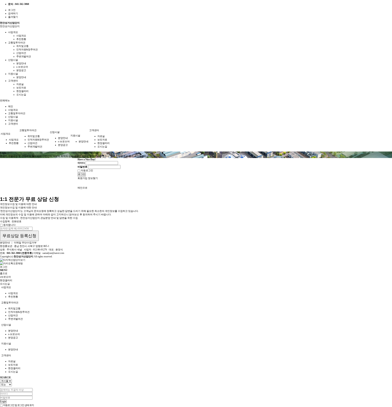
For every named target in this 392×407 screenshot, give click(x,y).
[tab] (196, 287)
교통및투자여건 (16, 113)
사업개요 (21, 35)
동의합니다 (9, 224)
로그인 (12, 10)
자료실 (20, 84)
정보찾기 (93, 178)
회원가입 (82, 178)
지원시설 (13, 120)
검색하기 (13, 13)
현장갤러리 (22, 91)
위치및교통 (22, 46)
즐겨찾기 (13, 16)
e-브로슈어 (22, 66)
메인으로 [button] (82, 187)
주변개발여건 (23, 56)
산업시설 (13, 116)
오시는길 (21, 94)
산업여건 (21, 53)
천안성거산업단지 (10, 26)
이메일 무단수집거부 (25, 242)
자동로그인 (86, 170)
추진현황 (21, 39)
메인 (10, 106)
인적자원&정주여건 (27, 49)
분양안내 (21, 63)
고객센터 (13, 123)
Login (3, 401)
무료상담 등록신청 (19, 235)
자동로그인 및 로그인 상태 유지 (18, 405)
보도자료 (21, 87)
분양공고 (21, 70)
